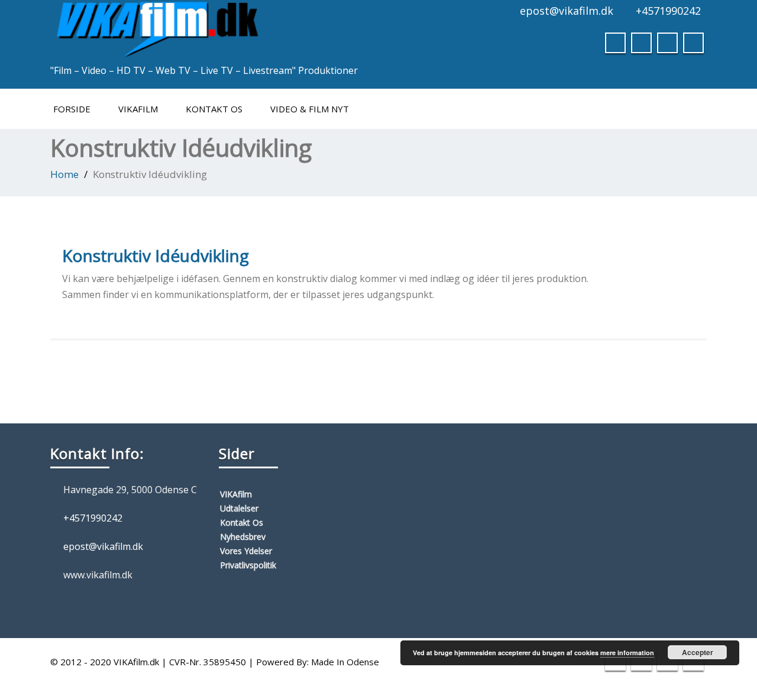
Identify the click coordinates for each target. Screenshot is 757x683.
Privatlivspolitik (248, 565)
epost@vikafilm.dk (566, 11)
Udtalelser (239, 508)
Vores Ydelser (246, 550)
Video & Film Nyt (309, 109)
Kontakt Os (214, 109)
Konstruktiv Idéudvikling (155, 255)
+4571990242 (668, 11)
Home (64, 174)
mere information (627, 652)
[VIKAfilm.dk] (156, 27)
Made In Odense (345, 662)
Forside (71, 109)
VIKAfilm (138, 109)
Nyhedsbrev (243, 536)
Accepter (697, 652)
